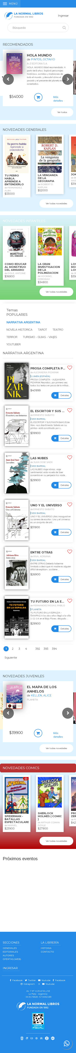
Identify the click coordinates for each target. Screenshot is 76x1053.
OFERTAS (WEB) (12, 959)
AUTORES (8, 955)
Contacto (47, 951)
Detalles (65, 395)
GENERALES (10, 948)
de (41, 59)
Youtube (45, 980)
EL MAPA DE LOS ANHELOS (42, 689)
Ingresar (63, 15)
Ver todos (62, 112)
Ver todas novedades (56, 203)
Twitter (31, 980)
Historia (46, 948)
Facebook (17, 980)
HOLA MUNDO (39, 55)
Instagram (29, 984)
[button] (8, 79)
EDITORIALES (10, 951)
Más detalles (58, 98)
